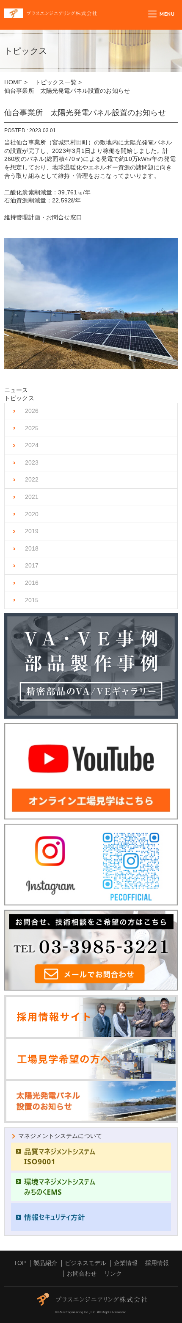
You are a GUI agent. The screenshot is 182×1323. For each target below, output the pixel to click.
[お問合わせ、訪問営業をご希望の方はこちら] (91, 950)
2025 (32, 428)
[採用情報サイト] (91, 1033)
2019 (32, 531)
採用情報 (157, 1262)
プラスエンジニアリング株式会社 (76, 13)
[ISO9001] (91, 1157)
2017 (32, 565)
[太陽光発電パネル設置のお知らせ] (91, 1101)
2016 (32, 582)
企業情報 (126, 1262)
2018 (32, 548)
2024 (32, 445)
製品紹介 (45, 1262)
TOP (20, 1262)
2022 (32, 479)
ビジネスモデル (85, 1262)
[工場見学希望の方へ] (91, 1059)
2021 (32, 496)
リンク (113, 1273)
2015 (32, 600)
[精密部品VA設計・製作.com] (91, 666)
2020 (32, 514)
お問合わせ (82, 1273)
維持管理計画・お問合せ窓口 (43, 217)
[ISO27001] (91, 1217)
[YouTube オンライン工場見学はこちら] (91, 771)
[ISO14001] (91, 1187)
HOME (13, 82)
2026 (32, 410)
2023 (32, 462)
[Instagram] (91, 865)
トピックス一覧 (56, 82)
